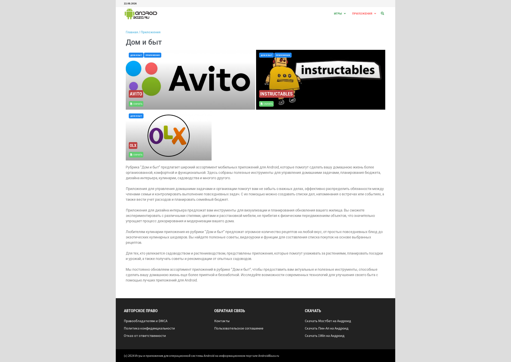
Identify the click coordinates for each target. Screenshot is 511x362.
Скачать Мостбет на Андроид (328, 321)
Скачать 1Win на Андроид (325, 335)
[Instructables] (320, 80)
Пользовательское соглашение (238, 328)
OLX (133, 145)
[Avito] (190, 80)
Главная (132, 32)
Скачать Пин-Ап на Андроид (327, 328)
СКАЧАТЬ (137, 103)
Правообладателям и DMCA (145, 321)
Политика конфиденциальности (149, 328)
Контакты (222, 321)
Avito (136, 94)
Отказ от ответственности (145, 335)
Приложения (362, 13)
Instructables (276, 94)
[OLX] (169, 135)
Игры (338, 13)
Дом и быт (136, 55)
